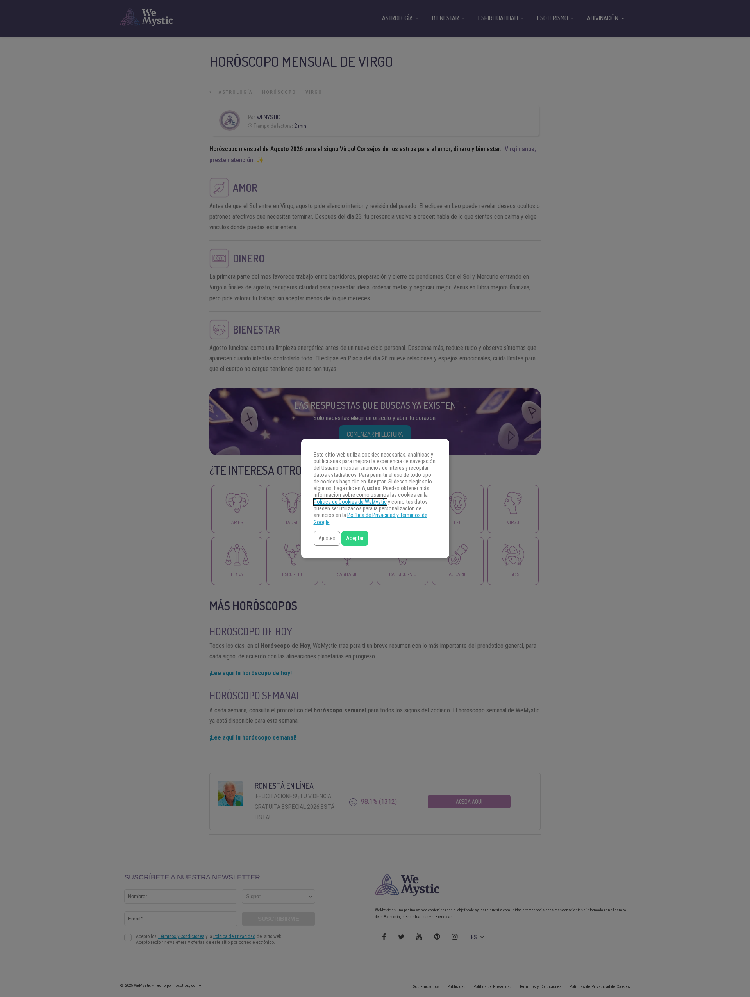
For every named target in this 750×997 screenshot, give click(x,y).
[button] (327, 538)
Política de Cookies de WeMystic (350, 502)
